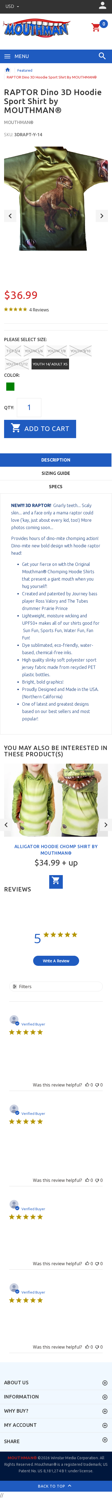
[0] (96, 30)
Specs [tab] (56, 486)
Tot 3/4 (13, 351)
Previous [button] (10, 216)
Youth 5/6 (34, 351)
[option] (56, 199)
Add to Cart (46, 428)
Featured (24, 70)
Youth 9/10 (80, 351)
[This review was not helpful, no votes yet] (97, 1085)
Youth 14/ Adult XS (50, 364)
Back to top (52, 1486)
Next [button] (102, 216)
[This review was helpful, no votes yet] (87, 1085)
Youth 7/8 (57, 351)
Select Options (56, 882)
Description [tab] (55, 459)
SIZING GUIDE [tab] (56, 473)
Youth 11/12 (17, 364)
